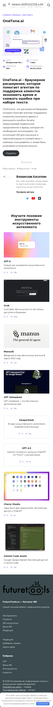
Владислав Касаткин (31, 176)
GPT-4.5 (26, 448)
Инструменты (13, 50)
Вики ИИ (7, 627)
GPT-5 (7, 261)
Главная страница (12, 15)
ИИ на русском (10, 623)
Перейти (11, 153)
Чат (35, 168)
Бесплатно (9, 168)
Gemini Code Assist (15, 556)
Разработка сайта (12, 687)
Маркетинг (24, 168)
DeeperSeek (26, 420)
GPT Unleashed (13, 397)
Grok (6, 305)
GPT (5, 661)
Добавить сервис (12, 643)
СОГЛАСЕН (43, 704)
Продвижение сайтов (14, 690)
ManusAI (9, 351)
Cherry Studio (12, 504)
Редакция (8, 630)
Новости (7, 619)
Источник (26, 162)
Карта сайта (9, 647)
